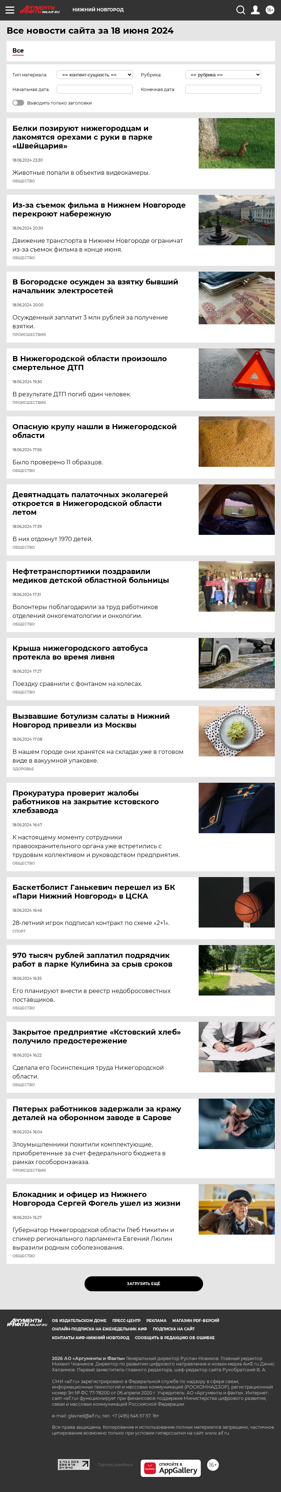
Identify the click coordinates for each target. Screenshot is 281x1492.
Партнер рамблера (115, 1464)
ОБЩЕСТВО (23, 181)
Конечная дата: (158, 89)
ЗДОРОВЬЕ (23, 769)
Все (18, 50)
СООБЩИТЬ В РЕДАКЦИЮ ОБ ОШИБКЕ (175, 1338)
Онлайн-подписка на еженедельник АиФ (99, 1329)
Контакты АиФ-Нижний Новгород (90, 1338)
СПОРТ (19, 931)
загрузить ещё (143, 1283)
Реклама (156, 1320)
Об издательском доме (79, 1320)
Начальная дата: (31, 89)
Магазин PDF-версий (195, 1320)
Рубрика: (151, 75)
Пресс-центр (126, 1320)
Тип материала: (30, 75)
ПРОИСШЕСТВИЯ (29, 335)
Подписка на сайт (174, 1329)
